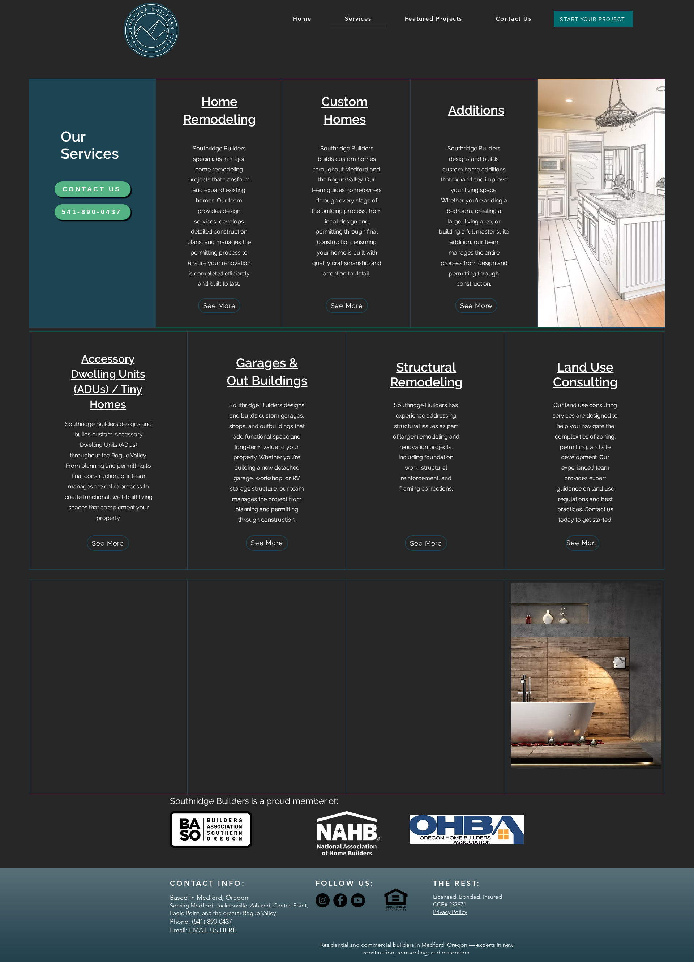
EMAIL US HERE (211, 930)
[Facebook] (340, 900)
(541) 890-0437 (212, 921)
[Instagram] (323, 900)
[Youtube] (358, 900)
